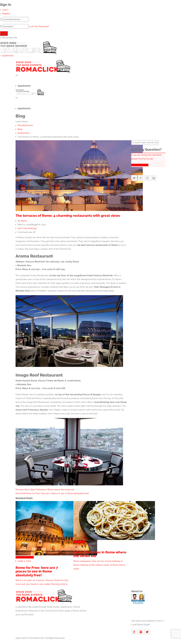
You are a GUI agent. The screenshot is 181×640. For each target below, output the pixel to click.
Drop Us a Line (140, 165)
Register (6, 13)
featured (32, 228)
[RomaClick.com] (28, 46)
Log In (5, 9)
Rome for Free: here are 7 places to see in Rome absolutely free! (52, 493)
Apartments (8, 55)
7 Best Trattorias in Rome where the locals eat (45, 489)
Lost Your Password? (39, 26)
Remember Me (9, 37)
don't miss (23, 228)
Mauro (24, 220)
